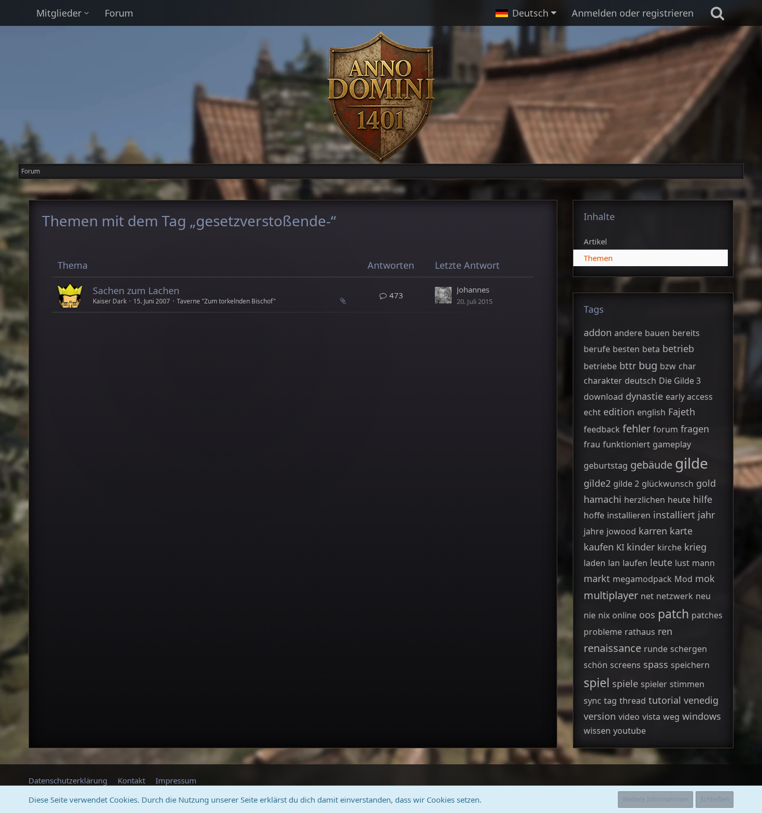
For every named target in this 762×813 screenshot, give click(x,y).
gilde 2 (626, 483)
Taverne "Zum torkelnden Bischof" (226, 301)
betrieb (678, 348)
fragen (695, 429)
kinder (641, 547)
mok (705, 578)
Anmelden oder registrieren (633, 13)
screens (625, 665)
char (687, 366)
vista (651, 716)
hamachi (603, 499)
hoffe (594, 515)
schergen (688, 649)
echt (592, 412)
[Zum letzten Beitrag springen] (443, 295)
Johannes (473, 289)
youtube (629, 730)
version (600, 716)
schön (596, 665)
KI (620, 547)
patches (707, 615)
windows (701, 716)
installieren (629, 515)
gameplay (672, 444)
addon (598, 332)
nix (604, 615)
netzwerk (674, 596)
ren (665, 631)
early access (689, 396)
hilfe (702, 499)
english (651, 412)
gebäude (651, 465)
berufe (597, 349)
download (603, 396)
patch (673, 613)
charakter (603, 380)
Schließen (714, 799)
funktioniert (626, 444)
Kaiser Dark (109, 301)
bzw (668, 366)
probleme (603, 631)
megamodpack (642, 579)
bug (648, 365)
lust (682, 563)
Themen (598, 258)
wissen (597, 730)
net (647, 596)
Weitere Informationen (655, 799)
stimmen (687, 684)
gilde (691, 463)
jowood (621, 531)
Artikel (595, 241)
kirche (669, 547)
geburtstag (606, 465)
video (629, 716)
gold (706, 483)
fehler (637, 428)
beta (651, 349)
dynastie (644, 396)
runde (656, 649)
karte (681, 531)
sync (592, 700)
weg (671, 716)
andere (628, 333)
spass (655, 664)
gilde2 (597, 483)
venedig (701, 700)
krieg (695, 547)
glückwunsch (668, 483)
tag (610, 700)
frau (592, 444)
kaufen (599, 547)
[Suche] (717, 13)
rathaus (640, 631)
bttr (627, 365)
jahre (594, 531)
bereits (686, 333)
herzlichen (644, 499)
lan (614, 563)
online (624, 615)
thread (632, 700)
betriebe (600, 366)
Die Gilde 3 (680, 380)
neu (703, 596)
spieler (654, 684)
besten (626, 349)
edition (618, 411)
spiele (625, 683)
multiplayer (611, 595)
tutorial (664, 700)
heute (679, 499)
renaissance (612, 648)
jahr (706, 515)
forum (665, 429)
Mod (683, 579)
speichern (690, 665)
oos (647, 614)
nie (590, 615)
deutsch (640, 380)
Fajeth (681, 411)
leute (661, 562)
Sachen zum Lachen (136, 290)
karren (653, 531)
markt (597, 578)
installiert (674, 515)
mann (703, 563)
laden (594, 563)
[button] (526, 13)
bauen (657, 333)
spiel (597, 682)
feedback (602, 429)
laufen (635, 563)
